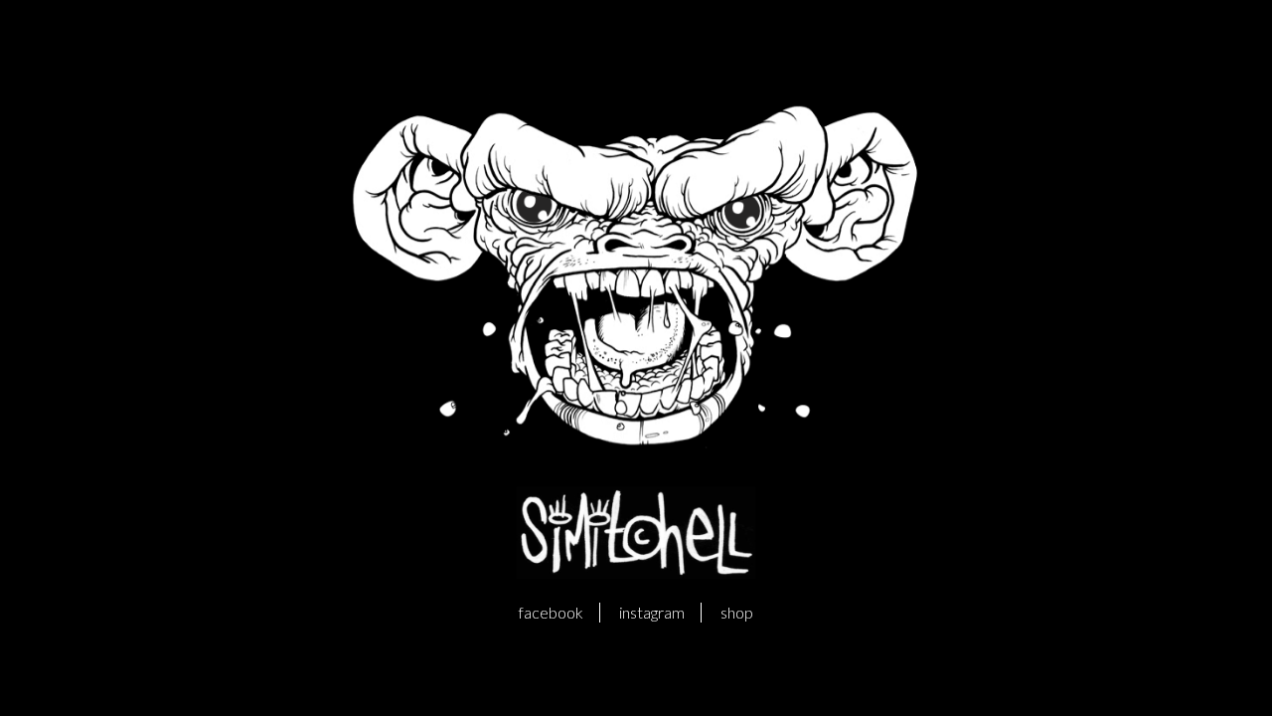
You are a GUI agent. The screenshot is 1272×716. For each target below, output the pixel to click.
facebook (551, 612)
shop (736, 612)
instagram (652, 612)
